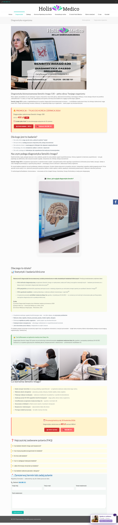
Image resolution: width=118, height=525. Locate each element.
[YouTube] (116, 2)
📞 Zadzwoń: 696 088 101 (44, 126)
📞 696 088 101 (67, 430)
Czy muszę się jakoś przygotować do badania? (28, 451)
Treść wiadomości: (17, 493)
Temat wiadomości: (81, 486)
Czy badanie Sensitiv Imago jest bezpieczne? (27, 446)
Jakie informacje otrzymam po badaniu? (26, 466)
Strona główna (86, 20)
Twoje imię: (15, 486)
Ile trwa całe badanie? (20, 456)
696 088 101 (6, 2)
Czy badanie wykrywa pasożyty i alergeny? (26, 471)
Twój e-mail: (47, 486)
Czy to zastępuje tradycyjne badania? (25, 461)
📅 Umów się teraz (52, 430)
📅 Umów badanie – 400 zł (23, 126)
